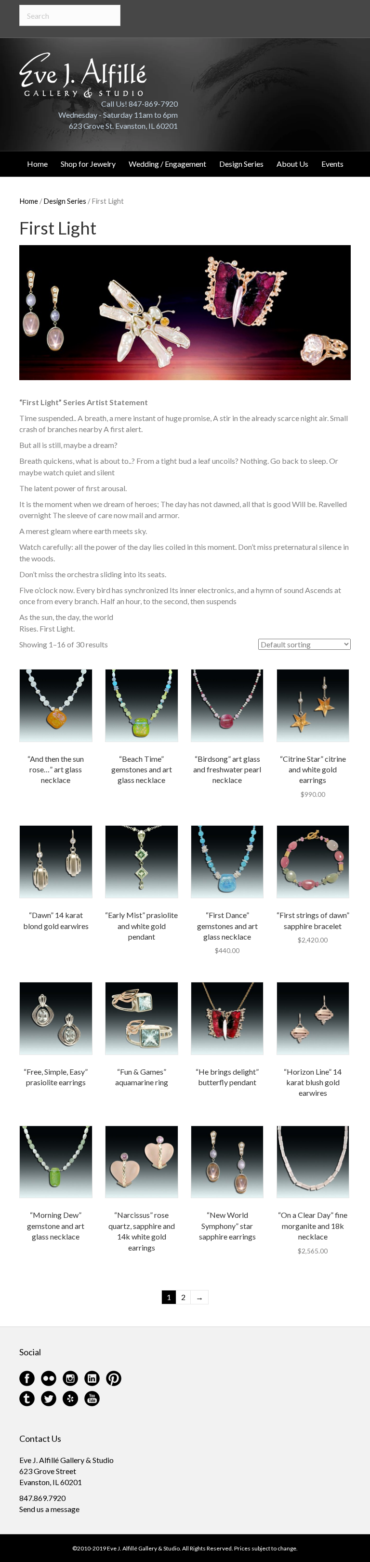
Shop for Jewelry (88, 163)
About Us (292, 163)
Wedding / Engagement (167, 163)
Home (37, 163)
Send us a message (49, 1508)
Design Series (241, 163)
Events (332, 163)
